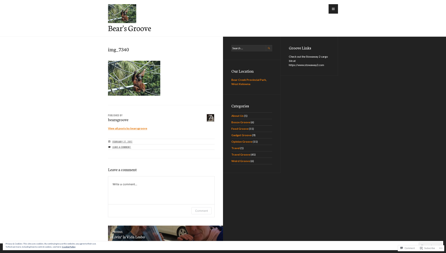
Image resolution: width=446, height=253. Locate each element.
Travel (235, 148)
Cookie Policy (68, 246)
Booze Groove (240, 122)
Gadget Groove (241, 135)
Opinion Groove (241, 141)
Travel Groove (240, 154)
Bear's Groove (129, 27)
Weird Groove (240, 161)
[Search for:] (251, 48)
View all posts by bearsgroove (127, 128)
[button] (333, 9)
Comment (201, 210)
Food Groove (239, 128)
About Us (237, 115)
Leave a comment (122, 147)
